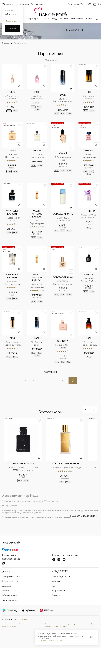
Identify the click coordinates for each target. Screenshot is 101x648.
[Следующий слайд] (93, 409)
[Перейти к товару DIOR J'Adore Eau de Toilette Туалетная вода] (12, 89)
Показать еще (50, 372)
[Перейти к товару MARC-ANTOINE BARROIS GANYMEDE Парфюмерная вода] (37, 274)
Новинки (64, 19)
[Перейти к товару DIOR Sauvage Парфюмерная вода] (62, 89)
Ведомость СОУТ (94, 625)
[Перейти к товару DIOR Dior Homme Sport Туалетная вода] (12, 337)
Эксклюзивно (77, 19)
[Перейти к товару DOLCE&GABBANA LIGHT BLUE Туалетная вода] (62, 211)
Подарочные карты (11, 577)
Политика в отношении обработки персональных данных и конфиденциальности (22, 625)
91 (63, 380)
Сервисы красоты (10, 581)
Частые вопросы (9, 600)
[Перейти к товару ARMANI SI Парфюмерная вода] (62, 149)
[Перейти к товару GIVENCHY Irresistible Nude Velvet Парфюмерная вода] (62, 337)
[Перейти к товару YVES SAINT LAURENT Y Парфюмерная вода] (12, 211)
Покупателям (37, 4)
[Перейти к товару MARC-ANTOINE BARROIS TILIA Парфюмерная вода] (37, 211)
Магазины (24, 4)
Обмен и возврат (10, 596)
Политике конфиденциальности (51, 640)
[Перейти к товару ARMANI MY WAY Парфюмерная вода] (89, 149)
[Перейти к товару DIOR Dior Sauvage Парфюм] (37, 337)
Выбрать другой (13, 21)
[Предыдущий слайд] (86, 409)
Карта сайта (23, 619)
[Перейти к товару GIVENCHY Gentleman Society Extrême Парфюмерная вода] (89, 274)
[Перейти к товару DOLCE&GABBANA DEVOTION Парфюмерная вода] (62, 274)
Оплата (5, 591)
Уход (54, 19)
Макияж (45, 19)
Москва (9, 4)
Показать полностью (82, 516)
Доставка (6, 586)
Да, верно (12, 28)
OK (91, 637)
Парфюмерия (32, 19)
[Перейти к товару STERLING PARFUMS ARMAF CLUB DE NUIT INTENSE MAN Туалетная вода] (25, 452)
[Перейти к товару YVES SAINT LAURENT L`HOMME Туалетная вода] (12, 274)
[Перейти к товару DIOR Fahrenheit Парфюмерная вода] (89, 337)
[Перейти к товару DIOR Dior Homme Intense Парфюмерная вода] (89, 89)
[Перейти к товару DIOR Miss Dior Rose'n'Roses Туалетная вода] (37, 89)
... (57, 380)
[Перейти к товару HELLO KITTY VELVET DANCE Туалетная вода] (89, 211)
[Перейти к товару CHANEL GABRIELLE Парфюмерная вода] (12, 149)
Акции (54, 586)
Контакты (56, 596)
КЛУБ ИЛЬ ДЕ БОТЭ (61, 577)
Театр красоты (58, 591)
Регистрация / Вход (77, 4)
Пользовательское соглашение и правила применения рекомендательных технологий (63, 625)
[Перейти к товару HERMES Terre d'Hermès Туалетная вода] (37, 149)
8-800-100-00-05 (11, 559)
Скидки (89, 19)
